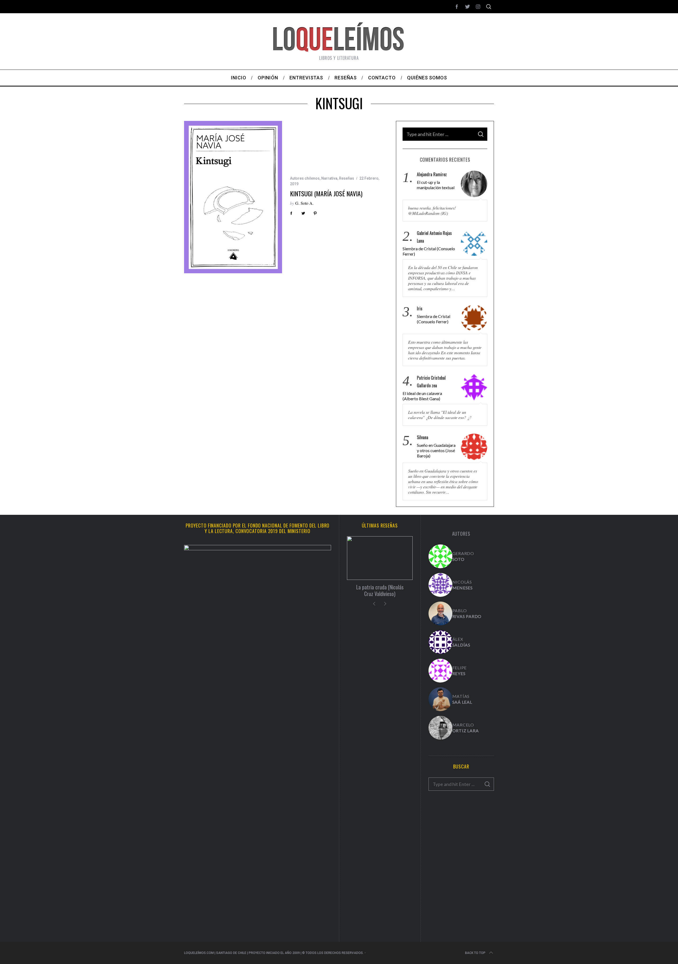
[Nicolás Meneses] (440, 585)
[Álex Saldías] (440, 642)
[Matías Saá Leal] (440, 699)
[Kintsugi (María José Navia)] (233, 197)
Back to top (475, 953)
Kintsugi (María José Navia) (326, 193)
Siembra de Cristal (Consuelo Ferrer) (429, 251)
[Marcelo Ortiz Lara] (440, 728)
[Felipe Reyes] (440, 671)
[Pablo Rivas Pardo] (440, 613)
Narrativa (329, 178)
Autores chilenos (305, 178)
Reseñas (346, 178)
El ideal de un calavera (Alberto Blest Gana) (422, 396)
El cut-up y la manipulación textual (435, 185)
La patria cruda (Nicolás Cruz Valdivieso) (380, 590)
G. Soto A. (304, 203)
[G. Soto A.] (440, 556)
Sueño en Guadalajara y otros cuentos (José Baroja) (436, 450)
